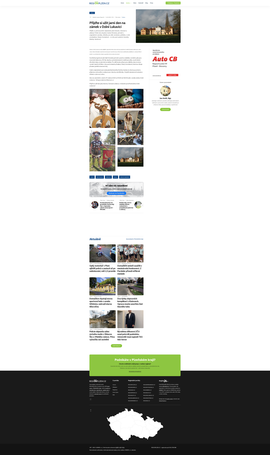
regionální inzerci (97, 394)
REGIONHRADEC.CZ (133, 400)
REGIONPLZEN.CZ (132, 384)
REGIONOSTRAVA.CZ (148, 398)
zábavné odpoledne (124, 177)
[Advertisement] (116, 224)
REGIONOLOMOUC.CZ (148, 395)
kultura (115, 177)
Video (134, 3)
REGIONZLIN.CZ (147, 392)
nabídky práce (106, 390)
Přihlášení (115, 387)
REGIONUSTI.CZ (132, 395)
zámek (92, 177)
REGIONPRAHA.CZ (132, 392)
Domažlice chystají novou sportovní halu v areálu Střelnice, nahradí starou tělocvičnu (100, 302)
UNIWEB (161, 390)
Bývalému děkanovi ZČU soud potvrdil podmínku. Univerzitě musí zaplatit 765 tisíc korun (130, 335)
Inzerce (114, 384)
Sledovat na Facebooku (116, 193)
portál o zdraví (170, 398)
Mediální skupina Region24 (98, 17)
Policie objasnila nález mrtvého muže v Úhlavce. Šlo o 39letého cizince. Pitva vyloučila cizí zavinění (102, 335)
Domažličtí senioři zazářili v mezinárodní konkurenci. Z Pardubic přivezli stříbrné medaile (129, 269)
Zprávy (128, 3)
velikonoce (108, 177)
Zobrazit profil (165, 109)
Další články (116, 345)
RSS (114, 394)
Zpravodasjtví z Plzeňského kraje (134, 239)
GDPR (117, 447)
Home (122, 3)
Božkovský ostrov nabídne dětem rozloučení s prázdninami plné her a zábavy (126, 206)
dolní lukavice (100, 177)
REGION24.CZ (146, 400)
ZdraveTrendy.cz (162, 400)
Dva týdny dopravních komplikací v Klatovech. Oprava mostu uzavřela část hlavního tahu (130, 302)
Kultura (92, 12)
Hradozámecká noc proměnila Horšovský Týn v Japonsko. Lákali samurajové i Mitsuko (107, 206)
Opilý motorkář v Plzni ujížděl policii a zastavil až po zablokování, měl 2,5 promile (102, 268)
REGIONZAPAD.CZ (132, 387)
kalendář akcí (99, 390)
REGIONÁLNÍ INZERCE (135, 371)
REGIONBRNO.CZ (147, 390)
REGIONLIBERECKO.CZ (133, 398)
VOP (120, 447)
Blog (146, 3)
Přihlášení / (171, 3)
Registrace (177, 3)
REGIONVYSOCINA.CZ (148, 387)
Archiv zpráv (115, 392)
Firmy (151, 3)
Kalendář (140, 3)
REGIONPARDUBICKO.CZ (149, 384)
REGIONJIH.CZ (131, 390)
